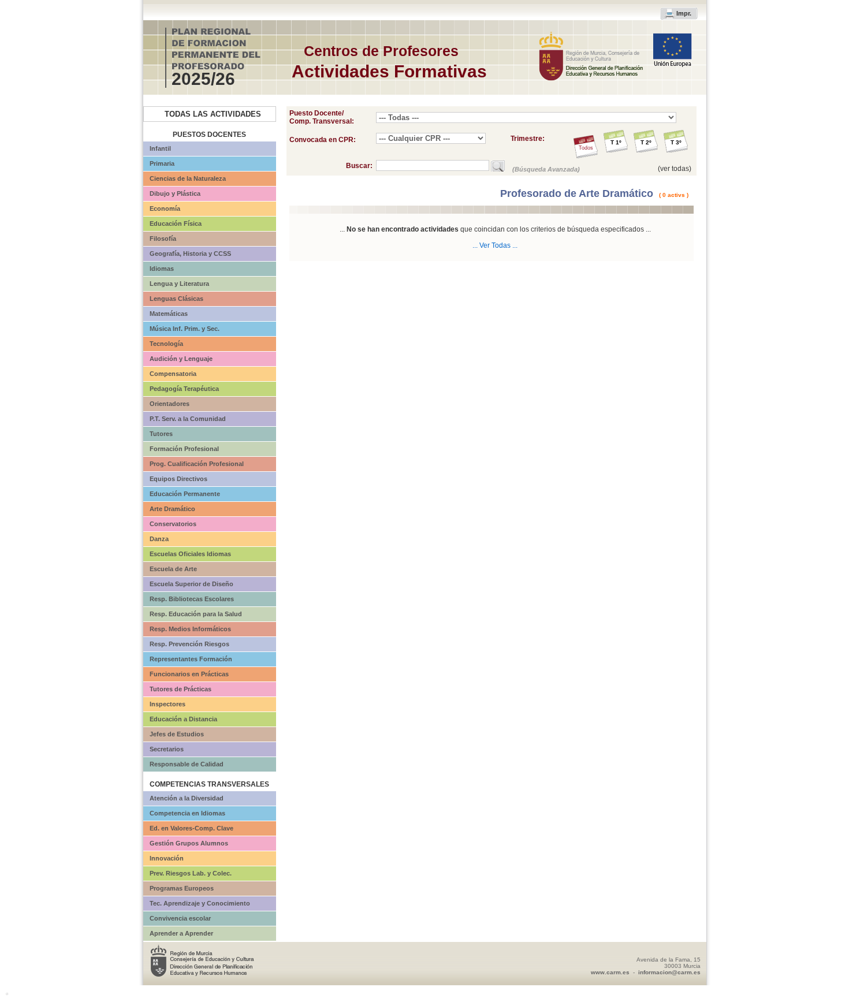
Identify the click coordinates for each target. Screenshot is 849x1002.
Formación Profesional (184, 448)
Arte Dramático (172, 508)
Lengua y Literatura (179, 283)
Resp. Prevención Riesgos (189, 643)
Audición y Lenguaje (181, 358)
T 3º (676, 142)
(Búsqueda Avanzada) (546, 169)
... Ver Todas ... (494, 245)
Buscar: (361, 166)
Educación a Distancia (183, 719)
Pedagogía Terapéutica (184, 388)
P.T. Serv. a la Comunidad (188, 418)
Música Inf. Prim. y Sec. (184, 328)
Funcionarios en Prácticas (189, 674)
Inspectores (167, 704)
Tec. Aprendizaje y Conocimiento (200, 903)
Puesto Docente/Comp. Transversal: (321, 117)
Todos (586, 148)
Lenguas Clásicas (176, 298)
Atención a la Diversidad (187, 798)
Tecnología (166, 343)
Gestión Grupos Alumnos (189, 843)
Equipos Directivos (178, 478)
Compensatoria (173, 373)
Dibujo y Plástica (175, 193)
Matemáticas (169, 313)
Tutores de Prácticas (180, 689)
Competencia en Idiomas (187, 813)
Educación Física (176, 223)
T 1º (615, 142)
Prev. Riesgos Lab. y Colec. (191, 873)
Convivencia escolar (180, 918)
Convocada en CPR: (322, 140)
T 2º (646, 142)
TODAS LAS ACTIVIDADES (213, 114)
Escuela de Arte (173, 568)
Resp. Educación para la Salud (196, 613)
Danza (159, 538)
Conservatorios (173, 523)
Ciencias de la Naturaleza (188, 178)
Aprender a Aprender (181, 933)
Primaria (162, 163)
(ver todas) (674, 169)
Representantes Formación (191, 658)
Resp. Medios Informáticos (190, 628)
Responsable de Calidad (187, 764)
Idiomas (162, 268)
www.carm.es (610, 972)
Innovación (167, 858)
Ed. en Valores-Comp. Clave (191, 828)
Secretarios (167, 749)
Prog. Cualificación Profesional (197, 463)
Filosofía (163, 238)
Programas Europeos (182, 888)
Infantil (160, 148)
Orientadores (169, 403)
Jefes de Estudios (177, 734)
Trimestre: (528, 139)
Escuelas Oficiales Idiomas (190, 553)
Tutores (161, 433)
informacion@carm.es (669, 972)
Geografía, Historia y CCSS (190, 253)
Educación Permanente (185, 493)
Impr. (683, 13)
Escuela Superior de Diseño (191, 583)
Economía (165, 208)
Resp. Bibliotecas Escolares (192, 598)
